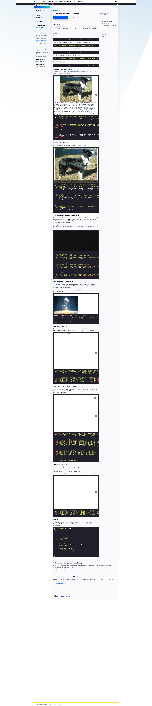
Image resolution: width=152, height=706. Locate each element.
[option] (69, 335)
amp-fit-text (69, 71)
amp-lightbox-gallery (80, 467)
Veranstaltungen (67, 1)
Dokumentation (50, 1)
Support (79, 1)
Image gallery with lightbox (106, 34)
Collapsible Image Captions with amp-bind (108, 25)
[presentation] (95, 398)
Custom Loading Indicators (41, 38)
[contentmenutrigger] (108, 13)
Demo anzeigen (61, 17)
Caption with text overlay (105, 23)
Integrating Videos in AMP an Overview (41, 44)
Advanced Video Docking (40, 31)
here (71, 225)
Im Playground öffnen (76, 17)
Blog (74, 1)
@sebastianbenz (66, 596)
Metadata (102, 36)
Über (43, 1)
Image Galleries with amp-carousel (41, 41)
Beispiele (61, 11)
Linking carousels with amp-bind (106, 27)
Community (58, 1)
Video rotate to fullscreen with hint (42, 53)
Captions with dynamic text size (106, 21)
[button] (96, 95)
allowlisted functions (61, 290)
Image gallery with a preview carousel (107, 31)
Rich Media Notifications (40, 47)
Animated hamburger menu (41, 33)
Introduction (103, 16)
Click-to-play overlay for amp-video (41, 36)
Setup (102, 19)
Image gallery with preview (105, 29)
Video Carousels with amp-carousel (41, 49)
